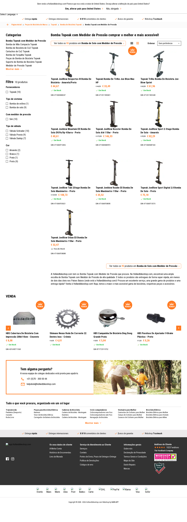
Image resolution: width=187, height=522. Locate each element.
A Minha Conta (56, 448)
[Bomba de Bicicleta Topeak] (7, 24)
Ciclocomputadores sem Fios (101, 415)
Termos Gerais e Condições (135, 456)
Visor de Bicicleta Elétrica (43, 415)
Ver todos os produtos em (88, 43)
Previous (8, 328)
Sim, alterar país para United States (83, 8)
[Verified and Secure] (159, 468)
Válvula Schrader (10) (19, 131)
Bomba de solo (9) (17, 107)
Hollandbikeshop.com (94, 502)
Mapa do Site (129, 460)
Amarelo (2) (14, 150)
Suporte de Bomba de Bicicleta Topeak (24, 62)
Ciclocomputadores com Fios (101, 412)
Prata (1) (13, 157)
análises (172, 447)
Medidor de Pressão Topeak (19, 65)
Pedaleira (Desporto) (13, 412)
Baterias (37, 412)
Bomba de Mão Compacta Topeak (21, 44)
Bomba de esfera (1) (18, 103)
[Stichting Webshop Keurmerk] (165, 457)
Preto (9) (13, 161)
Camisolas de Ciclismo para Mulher (131, 412)
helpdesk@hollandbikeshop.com (41, 384)
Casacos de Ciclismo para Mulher (130, 417)
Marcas (127, 468)
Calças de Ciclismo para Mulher (130, 415)
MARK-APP (114, 502)
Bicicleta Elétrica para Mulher (157, 412)
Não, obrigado (112, 8)
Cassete (9, 415)
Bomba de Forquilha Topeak (18, 55)
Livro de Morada (56, 456)
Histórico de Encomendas (60, 452)
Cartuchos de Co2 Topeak (18, 51)
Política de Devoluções (89, 460)
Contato (83, 452)
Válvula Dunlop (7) (17, 138)
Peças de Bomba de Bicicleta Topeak (23, 58)
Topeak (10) (15, 92)
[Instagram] (12, 459)
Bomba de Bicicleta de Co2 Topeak (22, 48)
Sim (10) (13, 119)
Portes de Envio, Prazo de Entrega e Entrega (98, 456)
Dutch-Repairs (129, 464)
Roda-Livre (10, 417)
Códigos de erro (86, 464)
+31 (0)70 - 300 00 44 (37, 378)
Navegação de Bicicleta (99, 417)
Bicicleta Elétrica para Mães (156, 417)
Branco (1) (14, 154)
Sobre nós (128, 448)
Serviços (83, 448)
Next (178, 328)
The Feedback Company (163, 451)
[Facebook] (7, 459)
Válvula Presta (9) (17, 134)
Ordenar (151, 43)
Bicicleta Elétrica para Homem (157, 415)
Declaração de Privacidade (135, 452)
